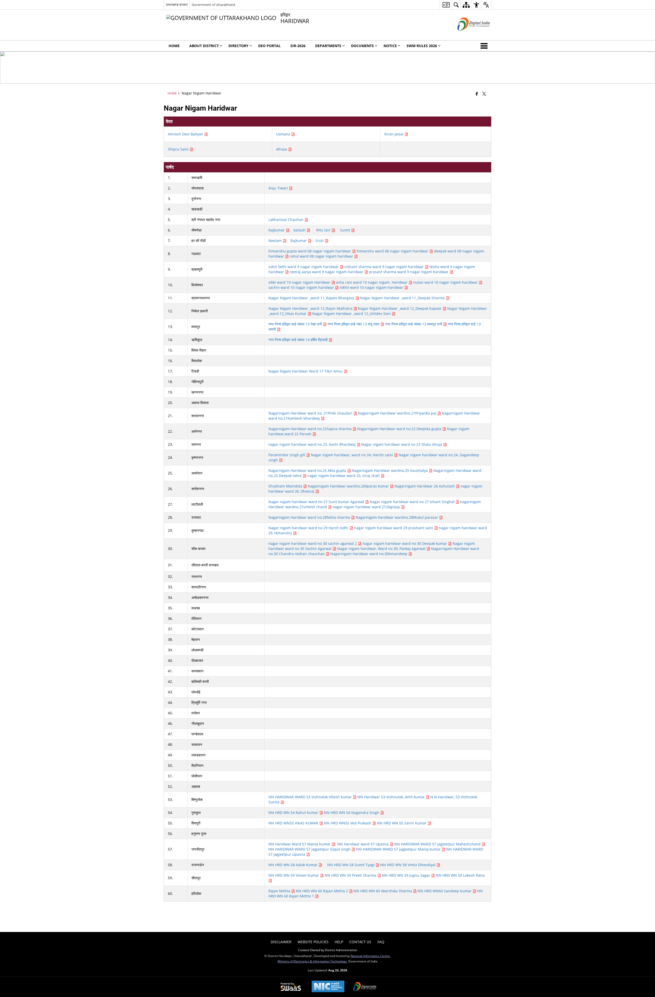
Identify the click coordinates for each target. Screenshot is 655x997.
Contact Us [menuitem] (360, 941)
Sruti (320, 240)
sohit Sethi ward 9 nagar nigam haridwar (304, 266)
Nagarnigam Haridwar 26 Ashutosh (425, 486)
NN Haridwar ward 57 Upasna (363, 844)
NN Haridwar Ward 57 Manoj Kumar (300, 844)
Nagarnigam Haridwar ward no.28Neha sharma (309, 517)
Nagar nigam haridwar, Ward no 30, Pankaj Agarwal (382, 548)
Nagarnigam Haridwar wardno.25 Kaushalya (390, 470)
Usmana (283, 134)
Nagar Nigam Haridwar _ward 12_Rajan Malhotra (310, 308)
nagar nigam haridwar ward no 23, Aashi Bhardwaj (312, 444)
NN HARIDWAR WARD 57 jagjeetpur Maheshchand (438, 844)
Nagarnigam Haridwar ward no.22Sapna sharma (310, 428)
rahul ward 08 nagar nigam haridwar (322, 256)
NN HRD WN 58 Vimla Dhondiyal (408, 864)
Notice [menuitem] (390, 45)
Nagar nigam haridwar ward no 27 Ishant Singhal (412, 501)
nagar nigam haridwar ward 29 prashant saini (394, 527)
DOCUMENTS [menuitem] (362, 45)
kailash (300, 230)
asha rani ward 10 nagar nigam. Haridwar (372, 282)
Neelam (275, 240)
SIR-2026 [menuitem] (297, 45)
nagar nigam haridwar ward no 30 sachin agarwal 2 (313, 543)
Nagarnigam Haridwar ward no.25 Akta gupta (307, 470)
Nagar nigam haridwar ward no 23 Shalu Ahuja (402, 444)
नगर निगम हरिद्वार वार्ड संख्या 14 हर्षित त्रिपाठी (298, 339)
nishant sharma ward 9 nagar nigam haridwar (384, 266)
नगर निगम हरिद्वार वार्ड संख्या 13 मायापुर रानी (414, 324)
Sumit (345, 230)
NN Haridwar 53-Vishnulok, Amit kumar (391, 796)
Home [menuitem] (174, 45)
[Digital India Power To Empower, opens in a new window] (364, 987)
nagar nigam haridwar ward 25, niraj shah (344, 475)
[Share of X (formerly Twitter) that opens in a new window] (484, 94)
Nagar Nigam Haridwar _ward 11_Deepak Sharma (403, 297)
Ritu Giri (323, 230)
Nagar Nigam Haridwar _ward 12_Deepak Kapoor (400, 308)
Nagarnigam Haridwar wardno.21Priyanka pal (397, 413)
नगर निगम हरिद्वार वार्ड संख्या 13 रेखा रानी (295, 324)
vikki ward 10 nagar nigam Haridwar (299, 282)
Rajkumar (277, 230)
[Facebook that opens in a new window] (477, 94)
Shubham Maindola (285, 486)
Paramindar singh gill (287, 454)
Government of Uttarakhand (213, 4)
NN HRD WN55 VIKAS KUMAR (293, 823)
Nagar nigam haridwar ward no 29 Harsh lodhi (309, 527)
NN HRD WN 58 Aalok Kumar (293, 864)
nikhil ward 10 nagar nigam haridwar (372, 287)
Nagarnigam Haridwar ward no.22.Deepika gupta (399, 428)
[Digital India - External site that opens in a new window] (467, 34)
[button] (485, 45)
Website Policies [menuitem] (313, 941)
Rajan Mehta (279, 890)
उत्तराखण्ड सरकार (177, 4)
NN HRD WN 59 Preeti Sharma (351, 875)
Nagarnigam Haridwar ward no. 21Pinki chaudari (310, 413)
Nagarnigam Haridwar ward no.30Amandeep (369, 553)
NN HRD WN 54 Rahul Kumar (293, 812)
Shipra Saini (179, 149)
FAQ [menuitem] (380, 941)
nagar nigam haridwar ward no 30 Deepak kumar (405, 543)
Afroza (282, 149)
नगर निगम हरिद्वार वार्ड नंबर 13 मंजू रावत (354, 324)
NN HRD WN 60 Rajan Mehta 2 (322, 890)
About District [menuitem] (204, 45)
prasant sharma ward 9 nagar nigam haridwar (409, 271)
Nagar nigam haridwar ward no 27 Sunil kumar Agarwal (316, 501)
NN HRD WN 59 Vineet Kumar (294, 875)
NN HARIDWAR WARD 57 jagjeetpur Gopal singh (310, 849)
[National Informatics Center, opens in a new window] (328, 987)
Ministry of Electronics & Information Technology (312, 961)
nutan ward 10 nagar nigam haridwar (446, 282)
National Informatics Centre (370, 956)
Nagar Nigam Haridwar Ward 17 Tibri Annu (306, 371)
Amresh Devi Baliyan (186, 134)
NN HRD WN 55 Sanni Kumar (402, 823)
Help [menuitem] (339, 941)
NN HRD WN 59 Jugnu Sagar (406, 875)
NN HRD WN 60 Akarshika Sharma (383, 890)
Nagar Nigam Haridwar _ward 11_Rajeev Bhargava (311, 297)
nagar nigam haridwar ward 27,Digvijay (367, 506)
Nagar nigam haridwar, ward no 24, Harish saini (352, 454)
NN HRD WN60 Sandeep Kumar (445, 890)
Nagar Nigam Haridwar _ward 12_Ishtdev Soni (352, 313)
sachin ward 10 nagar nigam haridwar (301, 287)
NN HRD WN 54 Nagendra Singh (352, 812)
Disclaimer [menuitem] (281, 941)
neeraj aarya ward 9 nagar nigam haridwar (327, 271)
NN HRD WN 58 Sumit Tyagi (351, 864)
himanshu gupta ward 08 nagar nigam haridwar (310, 251)
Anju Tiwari (278, 188)
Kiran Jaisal (394, 134)
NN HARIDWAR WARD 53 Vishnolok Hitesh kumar (310, 796)
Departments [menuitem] (328, 45)
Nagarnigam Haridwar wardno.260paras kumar (349, 486)
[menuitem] (446, 4)
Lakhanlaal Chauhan (286, 219)
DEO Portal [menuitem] (269, 45)
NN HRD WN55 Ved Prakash (348, 823)
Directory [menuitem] (238, 45)
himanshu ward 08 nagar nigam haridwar (393, 251)
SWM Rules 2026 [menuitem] (422, 45)
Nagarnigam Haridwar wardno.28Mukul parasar (397, 517)
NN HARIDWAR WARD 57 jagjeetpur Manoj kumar (399, 849)
